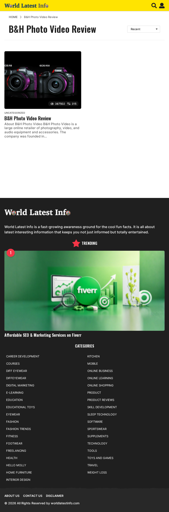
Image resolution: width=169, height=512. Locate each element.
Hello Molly (16, 465)
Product (94, 392)
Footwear (14, 443)
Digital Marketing (20, 385)
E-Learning (15, 392)
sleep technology (102, 414)
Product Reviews (100, 400)
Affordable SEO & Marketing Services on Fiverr (42, 335)
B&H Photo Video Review (27, 118)
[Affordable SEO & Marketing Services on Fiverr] (84, 291)
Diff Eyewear (16, 371)
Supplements (97, 436)
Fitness (12, 436)
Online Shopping (100, 385)
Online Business (100, 371)
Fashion (12, 421)
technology (97, 443)
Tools (92, 450)
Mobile (92, 363)
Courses (13, 363)
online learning (100, 378)
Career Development (22, 356)
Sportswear (97, 429)
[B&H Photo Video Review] (42, 80)
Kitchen (93, 356)
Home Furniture (19, 472)
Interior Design (18, 479)
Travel (92, 465)
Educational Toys (20, 407)
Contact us (32, 495)
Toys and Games (100, 458)
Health (11, 458)
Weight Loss (97, 472)
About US (11, 495)
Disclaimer (54, 495)
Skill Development (102, 407)
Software (95, 421)
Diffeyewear (16, 378)
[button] (154, 5)
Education (14, 400)
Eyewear (13, 414)
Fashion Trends (18, 429)
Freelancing (16, 450)
